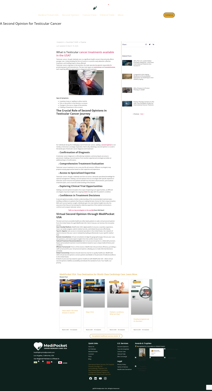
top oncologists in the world (83, 210)
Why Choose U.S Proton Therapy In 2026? (141, 89)
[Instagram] (105, 378)
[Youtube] (100, 378)
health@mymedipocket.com (44, 352)
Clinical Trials (107, 15)
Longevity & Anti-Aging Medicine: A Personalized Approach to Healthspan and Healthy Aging (143, 77)
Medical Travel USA (48, 15)
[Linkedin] (95, 378)
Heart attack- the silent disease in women (70, 312)
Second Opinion (70, 15)
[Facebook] (90, 378)
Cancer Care (89, 15)
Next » (142, 114)
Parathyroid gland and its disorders (141, 320)
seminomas (98, 67)
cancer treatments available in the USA (85, 53)
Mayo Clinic (90, 312)
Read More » (65, 317)
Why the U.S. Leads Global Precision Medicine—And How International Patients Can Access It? (143, 63)
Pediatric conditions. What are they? (117, 313)
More (120, 15)
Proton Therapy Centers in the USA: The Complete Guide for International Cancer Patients (143, 103)
